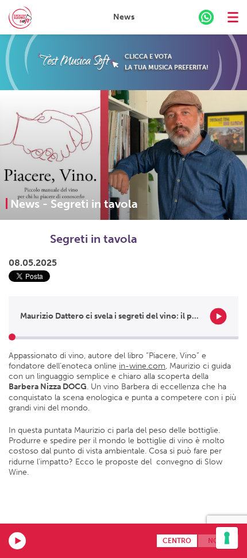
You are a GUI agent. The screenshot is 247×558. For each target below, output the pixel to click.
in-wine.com (142, 366)
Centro (177, 541)
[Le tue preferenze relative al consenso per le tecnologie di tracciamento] (227, 538)
